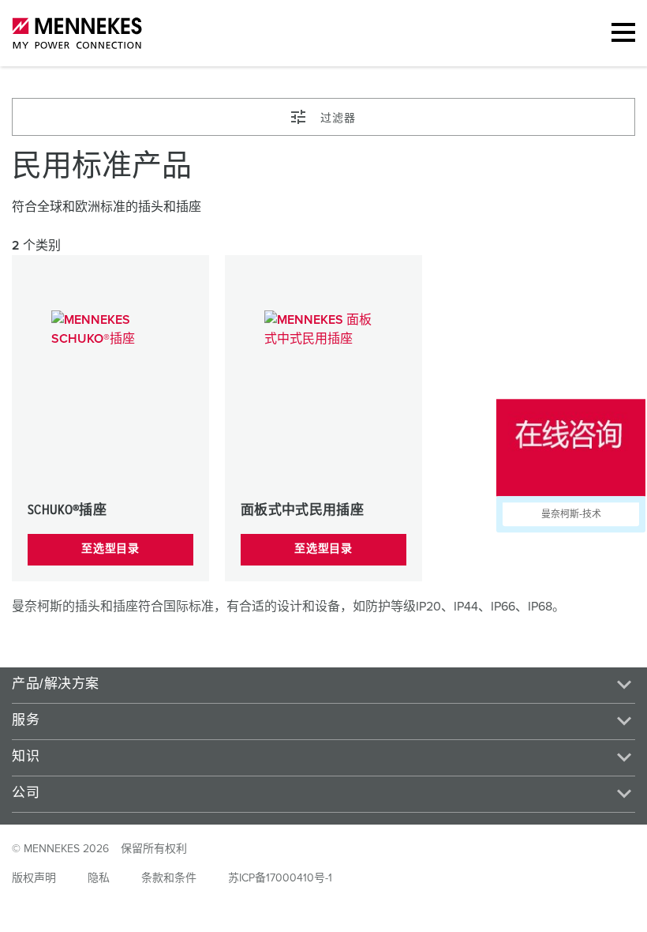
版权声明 (34, 878)
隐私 (99, 878)
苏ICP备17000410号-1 (280, 878)
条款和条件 (168, 878)
